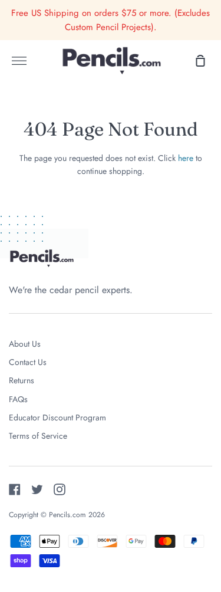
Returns (21, 380)
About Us (25, 344)
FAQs (18, 399)
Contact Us (28, 362)
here (185, 158)
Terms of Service (38, 436)
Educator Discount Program (57, 417)
